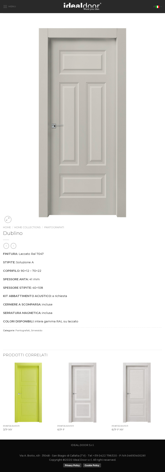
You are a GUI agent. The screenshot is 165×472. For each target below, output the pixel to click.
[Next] (162, 400)
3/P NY (7, 429)
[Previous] (3, 400)
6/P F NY (118, 429)
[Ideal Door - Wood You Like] (82, 6)
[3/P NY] (28, 392)
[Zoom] (7, 219)
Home (7, 227)
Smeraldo (36, 330)
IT (154, 6)
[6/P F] (82, 392)
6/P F (61, 429)
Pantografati (54, 227)
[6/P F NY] (137, 392)
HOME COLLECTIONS (27, 227)
